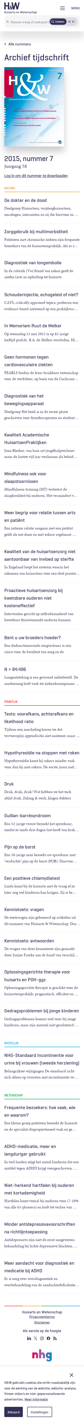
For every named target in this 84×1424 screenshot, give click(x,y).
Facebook (48, 1338)
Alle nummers (19, 44)
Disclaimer (42, 1322)
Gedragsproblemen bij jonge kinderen (41, 1010)
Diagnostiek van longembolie (32, 262)
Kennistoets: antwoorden (29, 940)
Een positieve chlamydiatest (32, 878)
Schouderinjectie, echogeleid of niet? (41, 294)
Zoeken (59, 21)
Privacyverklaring (42, 1317)
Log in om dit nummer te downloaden (36, 175)
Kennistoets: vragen (24, 909)
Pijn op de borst (20, 846)
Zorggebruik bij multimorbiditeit (36, 231)
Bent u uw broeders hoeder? (32, 637)
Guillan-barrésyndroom (27, 815)
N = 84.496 (15, 669)
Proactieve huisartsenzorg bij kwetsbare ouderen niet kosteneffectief (33, 598)
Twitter (35, 1338)
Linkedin (29, 1338)
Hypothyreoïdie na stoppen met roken (41, 752)
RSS (55, 1338)
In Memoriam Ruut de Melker (33, 325)
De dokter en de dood (25, 200)
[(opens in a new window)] (42, 1355)
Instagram (42, 1338)
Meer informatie (36, 1399)
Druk (9, 783)
